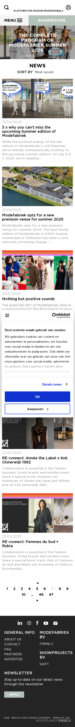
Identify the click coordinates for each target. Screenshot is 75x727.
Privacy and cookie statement (31, 717)
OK (37, 397)
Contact (12, 644)
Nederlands (47, 720)
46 (41, 595)
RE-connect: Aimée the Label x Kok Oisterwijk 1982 (35, 460)
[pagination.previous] (37, 583)
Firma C (47, 644)
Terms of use (61, 717)
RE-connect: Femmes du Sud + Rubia (30, 544)
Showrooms (51, 20)
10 (24, 595)
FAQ (7, 649)
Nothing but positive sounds (28, 299)
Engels (64, 720)
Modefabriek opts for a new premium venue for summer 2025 (32, 217)
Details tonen (52, 384)
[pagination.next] (37, 600)
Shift (44, 664)
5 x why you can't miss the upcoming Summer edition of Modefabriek (29, 131)
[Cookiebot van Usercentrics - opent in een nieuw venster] (53, 315)
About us (12, 639)
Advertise (13, 659)
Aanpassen (35, 409)
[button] (27, 56)
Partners (13, 654)
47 (51, 595)
